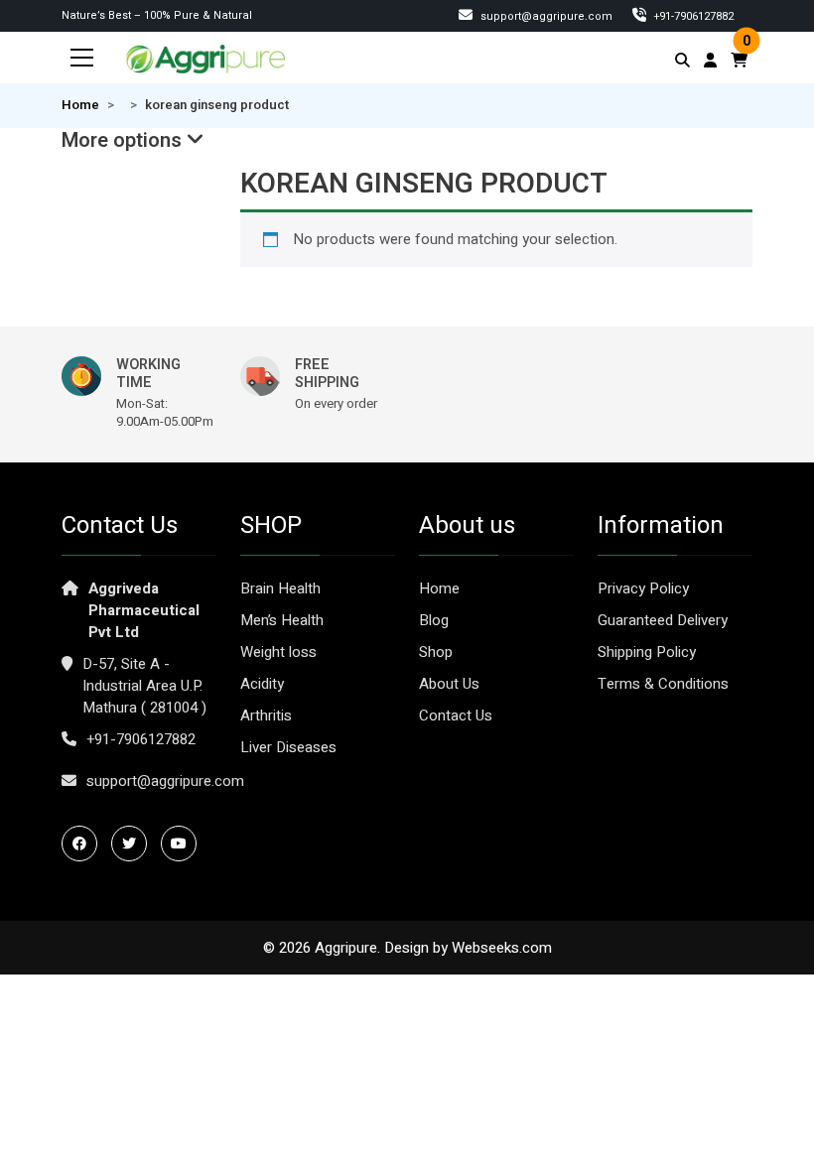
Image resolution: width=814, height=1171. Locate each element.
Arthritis (266, 715)
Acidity (262, 684)
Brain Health (280, 588)
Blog (434, 620)
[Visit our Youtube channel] (183, 843)
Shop (436, 652)
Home (80, 105)
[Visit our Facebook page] (84, 843)
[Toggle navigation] (82, 57)
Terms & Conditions (663, 684)
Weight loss (278, 652)
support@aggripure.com (544, 16)
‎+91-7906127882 (692, 16)
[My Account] (710, 60)
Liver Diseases (288, 747)
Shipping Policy (647, 652)
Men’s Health (282, 620)
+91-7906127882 (141, 739)
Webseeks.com (502, 948)
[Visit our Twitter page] (134, 843)
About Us (449, 684)
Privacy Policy (643, 588)
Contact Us (455, 715)
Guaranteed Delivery (663, 620)
